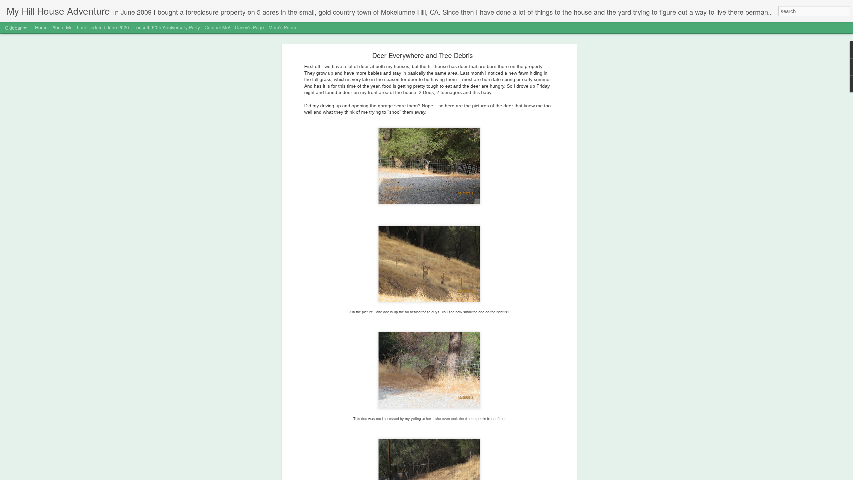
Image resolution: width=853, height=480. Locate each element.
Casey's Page (249, 27)
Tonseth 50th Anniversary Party (167, 27)
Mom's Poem (282, 27)
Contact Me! (217, 27)
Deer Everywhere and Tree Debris (422, 55)
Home (41, 27)
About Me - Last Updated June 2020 (90, 27)
